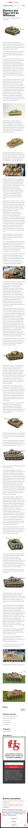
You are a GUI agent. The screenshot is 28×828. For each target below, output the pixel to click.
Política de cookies (12, 815)
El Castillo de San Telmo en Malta (10, 716)
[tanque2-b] (14, 683)
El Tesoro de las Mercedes (9, 718)
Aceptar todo (14, 818)
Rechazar (14, 821)
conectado (15, 800)
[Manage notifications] (25, 825)
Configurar (14, 824)
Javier (6, 18)
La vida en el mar (7, 720)
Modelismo (16, 18)
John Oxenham (6, 724)
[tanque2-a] (14, 701)
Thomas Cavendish (7, 722)
